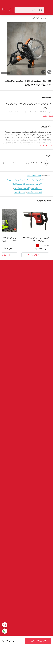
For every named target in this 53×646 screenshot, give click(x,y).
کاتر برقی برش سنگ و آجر (32, 180)
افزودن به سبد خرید (38, 641)
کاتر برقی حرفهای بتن (21, 188)
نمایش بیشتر (48, 116)
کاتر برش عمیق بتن (13, 180)
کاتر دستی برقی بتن (34, 192)
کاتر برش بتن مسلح (34, 184)
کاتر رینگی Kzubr (18, 184)
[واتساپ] (4, 631)
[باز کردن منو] (49, 10)
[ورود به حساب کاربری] (10, 10)
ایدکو (49, 18)
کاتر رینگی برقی (19, 192)
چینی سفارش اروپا (38, 18)
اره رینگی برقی (36, 188)
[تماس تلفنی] (4, 624)
